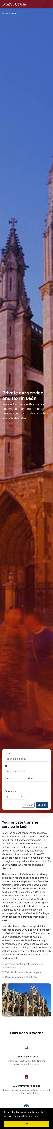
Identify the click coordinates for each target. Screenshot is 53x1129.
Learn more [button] (34, 1116)
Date (7, 778)
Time (30, 778)
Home (5, 13)
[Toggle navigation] (47, 4)
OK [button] (26, 1124)
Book (43, 804)
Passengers (11, 791)
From (7, 753)
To (6, 765)
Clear (30, 804)
